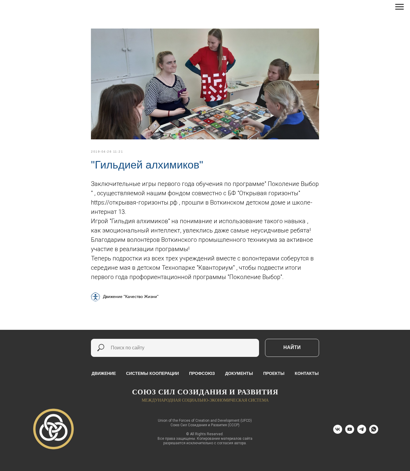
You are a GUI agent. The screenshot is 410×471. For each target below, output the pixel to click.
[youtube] (349, 432)
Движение (104, 373)
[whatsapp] (373, 432)
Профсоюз (202, 373)
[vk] (337, 432)
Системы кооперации (152, 373)
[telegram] (361, 432)
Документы (239, 373)
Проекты (274, 373)
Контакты (307, 373)
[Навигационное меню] (399, 7)
